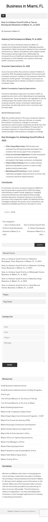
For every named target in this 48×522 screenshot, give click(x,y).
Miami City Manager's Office (12, 442)
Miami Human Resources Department (16, 429)
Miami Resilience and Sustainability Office (18, 451)
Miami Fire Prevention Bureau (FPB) (15, 420)
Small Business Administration (13, 386)
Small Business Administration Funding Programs (21, 390)
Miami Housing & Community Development (18, 425)
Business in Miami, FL (24, 6)
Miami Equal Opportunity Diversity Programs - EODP (22, 416)
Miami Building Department (12, 407)
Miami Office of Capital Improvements (17, 438)
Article (13, 212)
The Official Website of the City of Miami (18, 403)
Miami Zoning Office (9, 459)
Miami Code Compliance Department (16, 412)
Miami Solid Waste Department (14, 455)
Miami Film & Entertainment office (15, 433)
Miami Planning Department (12, 446)
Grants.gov (5, 394)
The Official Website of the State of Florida (19, 399)
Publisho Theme (13, 511)
